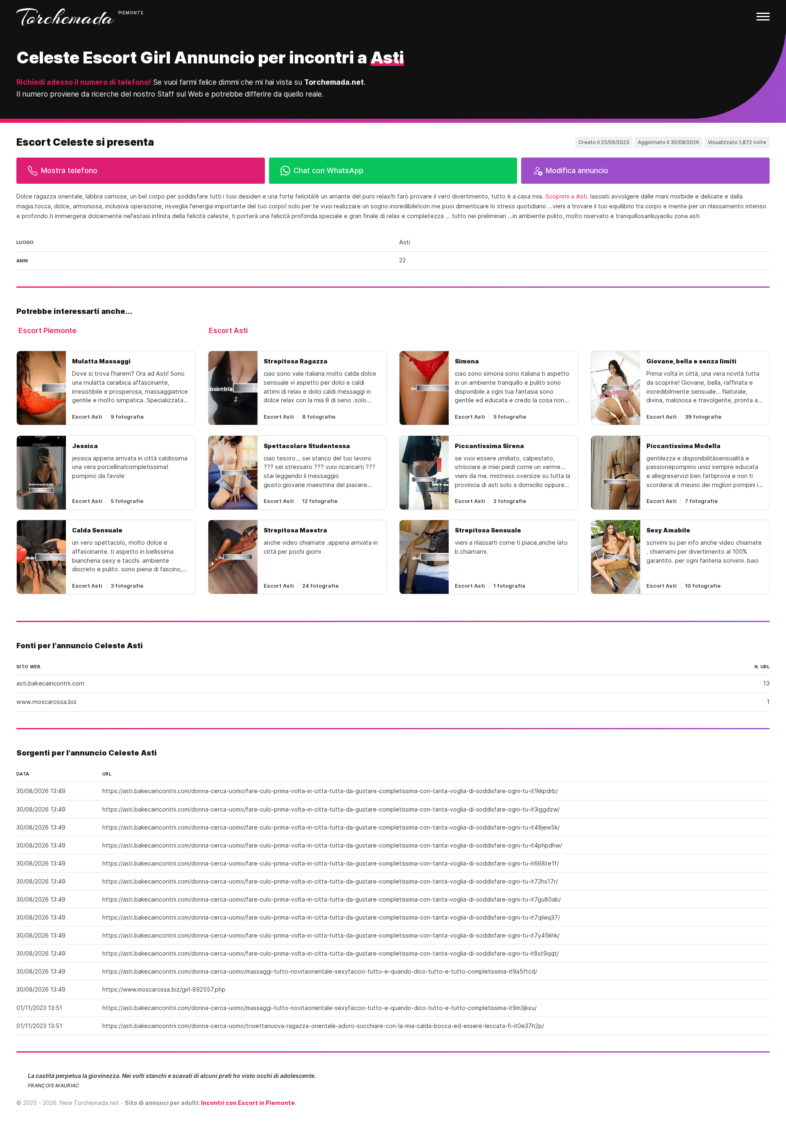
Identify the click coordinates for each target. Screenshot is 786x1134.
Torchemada (65, 17)
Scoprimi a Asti (566, 196)
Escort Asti (228, 330)
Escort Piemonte (47, 330)
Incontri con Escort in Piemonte (248, 1102)
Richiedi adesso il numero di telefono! (83, 82)
